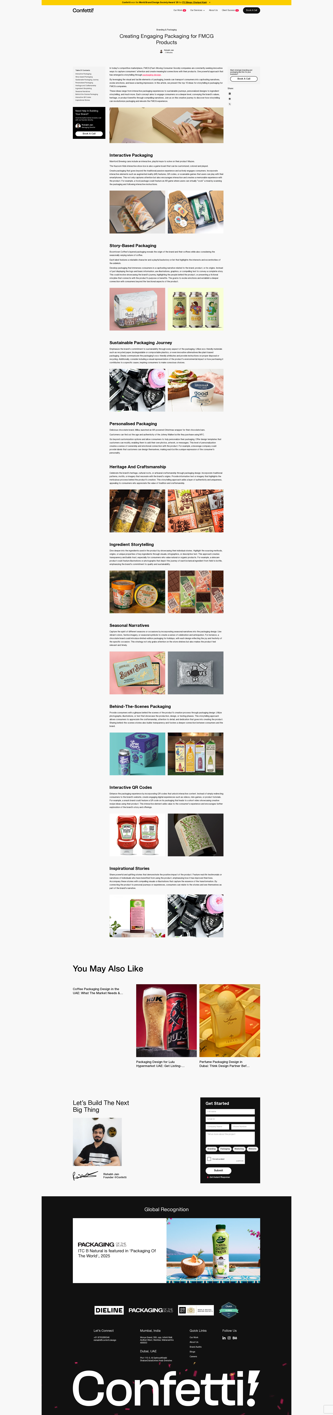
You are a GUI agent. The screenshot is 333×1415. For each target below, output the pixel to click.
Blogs (192, 1352)
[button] (197, 10)
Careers (193, 1357)
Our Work (178, 10)
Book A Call (251, 10)
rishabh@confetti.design (105, 1340)
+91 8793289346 (102, 1337)
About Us (213, 10)
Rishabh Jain (169, 50)
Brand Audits (196, 1347)
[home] (83, 10)
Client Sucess (228, 10)
